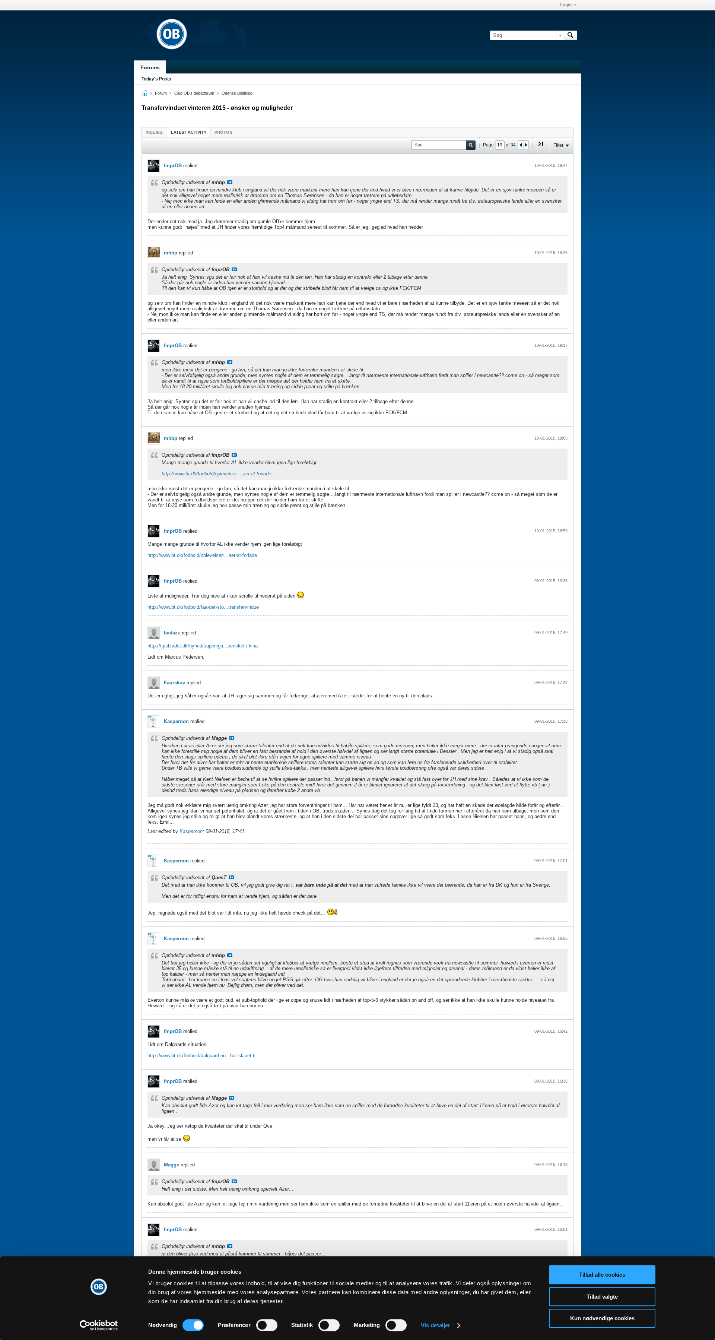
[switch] (266, 1325)
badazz (172, 633)
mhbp (170, 253)
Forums (150, 67)
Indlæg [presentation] (154, 132)
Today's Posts (156, 79)
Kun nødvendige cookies (602, 1318)
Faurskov (174, 682)
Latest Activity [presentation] (188, 132)
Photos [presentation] (223, 132)
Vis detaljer (435, 1325)
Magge (171, 1165)
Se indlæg (229, 182)
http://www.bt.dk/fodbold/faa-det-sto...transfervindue (203, 607)
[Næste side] (525, 145)
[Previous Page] (520, 145)
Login (566, 4)
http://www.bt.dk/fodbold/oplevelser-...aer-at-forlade (216, 473)
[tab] (154, 132)
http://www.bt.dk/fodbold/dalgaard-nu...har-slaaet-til (202, 1055)
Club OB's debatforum (194, 93)
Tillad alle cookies (602, 1274)
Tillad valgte (602, 1296)
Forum (161, 93)
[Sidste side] (540, 146)
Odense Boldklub (237, 93)
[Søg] (570, 35)
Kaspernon (176, 721)
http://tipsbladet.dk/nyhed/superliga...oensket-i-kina (202, 646)
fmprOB (173, 165)
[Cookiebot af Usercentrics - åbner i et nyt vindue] (98, 1325)
